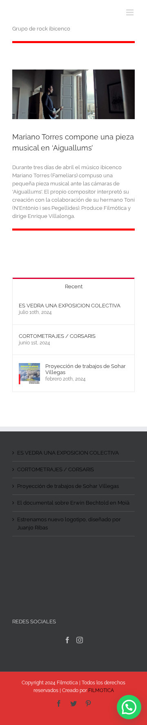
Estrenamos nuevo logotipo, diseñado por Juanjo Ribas (69, 523)
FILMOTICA (101, 690)
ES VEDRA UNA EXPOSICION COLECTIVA (69, 306)
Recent (73, 286)
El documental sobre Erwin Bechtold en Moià (73, 503)
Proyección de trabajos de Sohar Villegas (85, 369)
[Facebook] (67, 640)
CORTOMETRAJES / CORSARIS (57, 336)
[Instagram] (79, 640)
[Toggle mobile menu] (130, 12)
